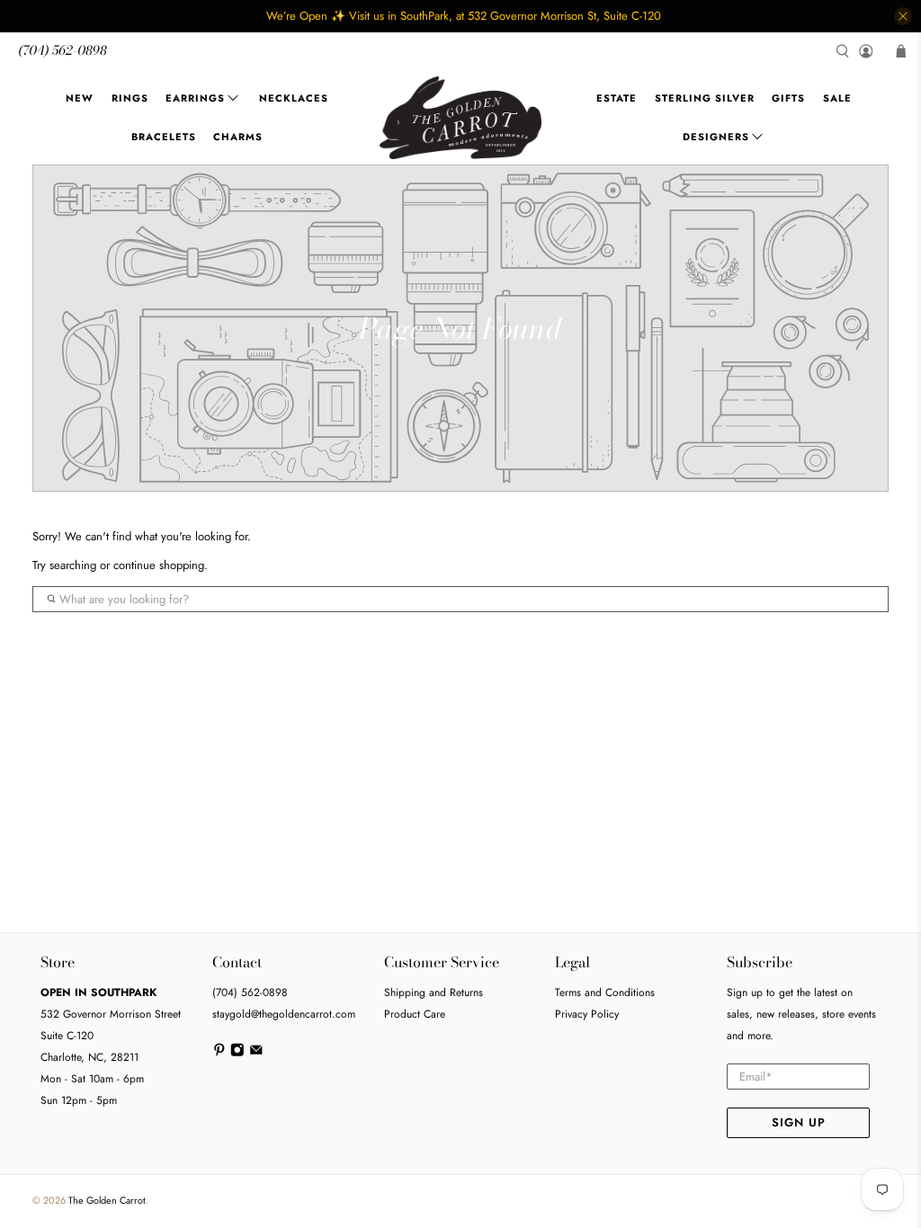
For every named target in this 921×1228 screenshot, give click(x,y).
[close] (903, 16)
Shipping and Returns (433, 992)
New (80, 98)
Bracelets (163, 136)
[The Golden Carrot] (460, 117)
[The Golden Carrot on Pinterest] (219, 1054)
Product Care (414, 1014)
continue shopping (158, 565)
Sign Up (799, 1122)
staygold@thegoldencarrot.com (283, 1014)
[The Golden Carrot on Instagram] (237, 1054)
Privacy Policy (587, 1014)
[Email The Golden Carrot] (256, 1054)
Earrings (195, 98)
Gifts (788, 98)
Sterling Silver (705, 98)
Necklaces (293, 98)
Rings (130, 98)
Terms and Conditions (605, 992)
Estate (616, 98)
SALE (837, 98)
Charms (238, 136)
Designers (716, 136)
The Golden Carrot (107, 1200)
